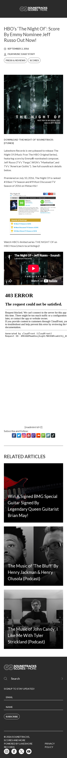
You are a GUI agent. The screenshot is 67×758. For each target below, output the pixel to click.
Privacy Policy (50, 745)
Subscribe (12, 716)
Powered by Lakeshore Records (18, 745)
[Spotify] (43, 435)
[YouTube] (28, 435)
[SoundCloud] (38, 435)
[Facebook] (14, 435)
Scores (34, 60)
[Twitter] (19, 435)
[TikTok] (53, 435)
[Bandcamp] (48, 435)
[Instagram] (23, 435)
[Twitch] (33, 435)
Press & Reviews (15, 60)
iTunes (9, 143)
